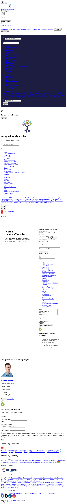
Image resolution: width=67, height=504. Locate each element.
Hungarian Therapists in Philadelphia (34, 485)
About (2, 493)
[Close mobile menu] (6, 3)
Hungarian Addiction (16, 478)
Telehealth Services (11, 89)
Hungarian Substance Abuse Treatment (11, 481)
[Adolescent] (48, 313)
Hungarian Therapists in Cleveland (40, 482)
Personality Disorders (12, 81)
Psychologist (9, 63)
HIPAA (54, 493)
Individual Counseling (12, 55)
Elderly (8, 62)
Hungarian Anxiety (28, 478)
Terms (39, 493)
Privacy (30, 493)
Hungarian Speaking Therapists (31, 481)
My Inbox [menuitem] (17, 29)
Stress (8, 84)
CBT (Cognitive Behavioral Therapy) (16, 66)
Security (49, 493)
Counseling (9, 52)
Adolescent (9, 49)
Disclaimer (44, 493)
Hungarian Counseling (57, 478)
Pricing (11, 493)
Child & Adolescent (11, 47)
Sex (7, 82)
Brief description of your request (48, 229)
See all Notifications (6, 25)
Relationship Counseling (13, 58)
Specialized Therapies (12, 70)
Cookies (34, 493)
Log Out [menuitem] (58, 29)
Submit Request (48, 325)
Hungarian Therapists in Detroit (13, 484)
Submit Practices (44, 321)
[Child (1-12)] (48, 314)
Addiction (9, 71)
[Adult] (48, 310)
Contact (7, 493)
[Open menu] (2, 2)
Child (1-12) (9, 51)
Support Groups (10, 87)
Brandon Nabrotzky (8, 380)
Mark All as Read (5, 21)
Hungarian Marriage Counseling (39, 479)
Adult (7, 46)
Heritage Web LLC (13, 500)
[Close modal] (2, 401)
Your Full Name (44, 241)
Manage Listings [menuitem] (33, 29)
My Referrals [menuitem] (24, 29)
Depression (9, 76)
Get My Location (52, 238)
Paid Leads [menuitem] (41, 29)
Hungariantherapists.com (7, 9)
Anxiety (8, 74)
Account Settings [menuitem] (49, 29)
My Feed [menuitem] (3, 29)
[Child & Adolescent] (48, 311)
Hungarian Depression (7, 479)
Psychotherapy (10, 65)
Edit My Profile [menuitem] (10, 29)
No (5, 118)
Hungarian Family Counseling (21, 479)
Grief (7, 79)
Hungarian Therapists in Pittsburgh (54, 485)
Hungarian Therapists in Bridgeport (20, 482)
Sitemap (59, 493)
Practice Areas (43, 253)
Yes (2, 118)
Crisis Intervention (11, 60)
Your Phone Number (45, 245)
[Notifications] (3, 13)
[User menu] (1, 27)
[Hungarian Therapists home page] (9, 7)
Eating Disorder (10, 77)
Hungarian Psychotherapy (56, 479)
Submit (41, 323)
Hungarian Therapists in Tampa (9, 487)
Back (41, 325)
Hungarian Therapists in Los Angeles (51, 484)
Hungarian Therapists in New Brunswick (12, 485)
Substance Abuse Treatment (14, 85)
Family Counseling (11, 54)
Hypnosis (9, 68)
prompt (45, 252)
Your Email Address (45, 248)
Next (41, 252)
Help (26, 493)
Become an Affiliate (18, 493)
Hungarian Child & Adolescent (42, 478)
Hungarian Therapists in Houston (31, 484)
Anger (8, 73)
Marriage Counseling (12, 57)
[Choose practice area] (39, 255)
